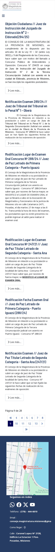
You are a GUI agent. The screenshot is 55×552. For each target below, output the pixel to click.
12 (29, 423)
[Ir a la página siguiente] (42, 423)
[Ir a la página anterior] (16, 418)
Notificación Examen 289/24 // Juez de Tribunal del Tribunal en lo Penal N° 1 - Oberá (26, 106)
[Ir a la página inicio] (10, 418)
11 (23, 423)
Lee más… (15, 90)
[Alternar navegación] (3, 16)
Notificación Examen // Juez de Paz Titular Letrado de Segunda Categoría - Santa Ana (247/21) (26, 357)
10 (16, 423)
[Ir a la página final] (26, 429)
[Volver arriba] (50, 546)
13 (36, 423)
